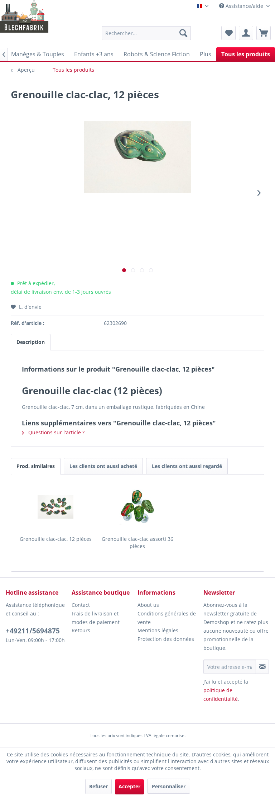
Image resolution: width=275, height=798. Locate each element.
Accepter (129, 786)
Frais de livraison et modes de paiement (96, 617)
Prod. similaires (35, 466)
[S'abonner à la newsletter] (262, 667)
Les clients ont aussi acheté (103, 466)
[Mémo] (228, 33)
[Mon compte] (246, 33)
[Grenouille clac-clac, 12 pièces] (55, 507)
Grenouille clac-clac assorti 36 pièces (137, 542)
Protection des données (166, 639)
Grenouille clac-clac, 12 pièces (56, 538)
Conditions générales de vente (167, 617)
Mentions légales (158, 630)
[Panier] (263, 33)
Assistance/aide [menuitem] (244, 6)
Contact (81, 604)
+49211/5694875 (33, 631)
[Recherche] (183, 33)
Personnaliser (168, 786)
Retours (81, 630)
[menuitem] (146, 33)
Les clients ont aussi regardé (187, 466)
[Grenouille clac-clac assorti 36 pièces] (137, 507)
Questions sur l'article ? (56, 432)
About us (148, 604)
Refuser (98, 786)
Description (30, 342)
